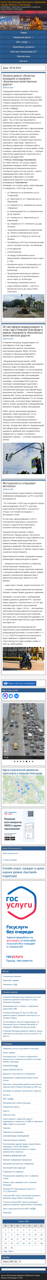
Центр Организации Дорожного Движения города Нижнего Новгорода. (23, 3)
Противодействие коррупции (14, 1168)
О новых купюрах (10, 860)
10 (18, 1235)
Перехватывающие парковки (14, 1140)
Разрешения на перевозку (13, 1172)
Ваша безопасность (11, 853)
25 (24, 1243)
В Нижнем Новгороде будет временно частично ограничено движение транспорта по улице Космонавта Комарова (22, 999)
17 (18, 1239)
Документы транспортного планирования (19, 1074)
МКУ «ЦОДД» (22, 42)
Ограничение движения (12, 976)
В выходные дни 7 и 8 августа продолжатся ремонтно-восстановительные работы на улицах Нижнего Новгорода (22, 1059)
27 (35, 1243)
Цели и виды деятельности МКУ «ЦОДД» (19, 1209)
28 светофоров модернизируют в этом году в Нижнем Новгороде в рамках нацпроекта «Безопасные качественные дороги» (23, 331)
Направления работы (11, 1107)
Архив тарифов (9, 1053)
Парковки (6, 1128)
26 (29, 1243)
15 (6, 1239)
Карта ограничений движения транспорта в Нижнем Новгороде (22, 771)
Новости (6, 1111)
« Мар (4, 1251)
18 (24, 1239)
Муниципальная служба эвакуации (17, 1103)
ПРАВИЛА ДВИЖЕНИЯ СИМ (14, 1156)
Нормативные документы (23, 47)
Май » (11, 1251)
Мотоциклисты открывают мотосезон (19, 485)
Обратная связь (23, 56)
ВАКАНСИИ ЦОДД (10, 1066)
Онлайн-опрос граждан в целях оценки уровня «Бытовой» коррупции (23, 872)
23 (12, 1243)
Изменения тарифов (11, 980)
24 (18, 1243)
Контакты (23, 61)
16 (12, 1239)
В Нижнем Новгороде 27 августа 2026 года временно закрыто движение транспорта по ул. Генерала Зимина (21, 1015)
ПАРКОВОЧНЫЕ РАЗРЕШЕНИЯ (16, 1136)
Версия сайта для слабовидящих (21, 683)
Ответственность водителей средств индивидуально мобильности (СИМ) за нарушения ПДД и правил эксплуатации (23, 1121)
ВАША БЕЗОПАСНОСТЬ (13, 1070)
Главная (23, 32)
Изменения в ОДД (10, 985)
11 (24, 1235)
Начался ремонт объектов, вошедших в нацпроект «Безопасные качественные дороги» (20, 80)
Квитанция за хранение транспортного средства (22, 1091)
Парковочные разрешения (13, 1132)
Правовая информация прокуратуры (17, 1160)
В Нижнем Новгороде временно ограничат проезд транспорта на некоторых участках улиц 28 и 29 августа (22, 1033)
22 (6, 1243)
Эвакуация (7, 1213)
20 (35, 1239)
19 (29, 1239)
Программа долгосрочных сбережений (18, 1164)
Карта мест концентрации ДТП (23, 51)
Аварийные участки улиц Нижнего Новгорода (21, 1049)
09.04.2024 (9, 88)
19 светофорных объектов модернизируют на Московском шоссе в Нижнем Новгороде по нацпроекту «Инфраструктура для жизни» (21, 1024)
